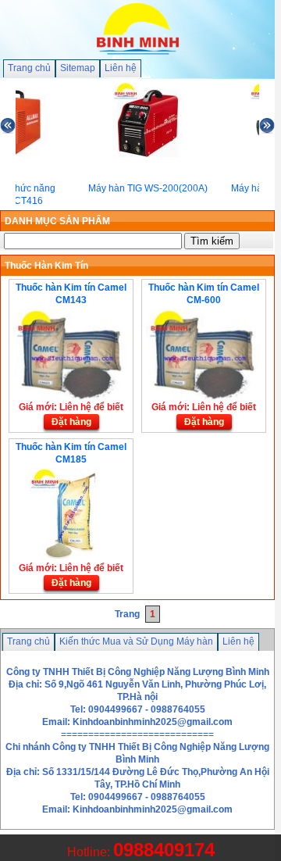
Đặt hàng (71, 421)
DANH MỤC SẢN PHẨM (57, 221)
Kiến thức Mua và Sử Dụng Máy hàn (136, 641)
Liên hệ (121, 68)
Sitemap (77, 68)
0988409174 (164, 849)
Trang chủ (29, 68)
